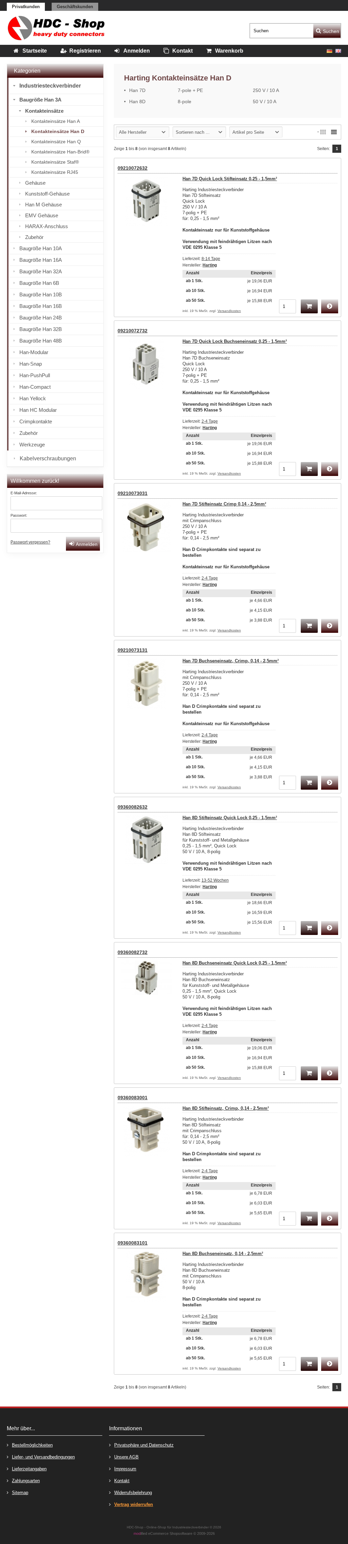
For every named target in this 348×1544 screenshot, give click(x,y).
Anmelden (83, 543)
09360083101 (132, 1243)
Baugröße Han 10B (40, 294)
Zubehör (34, 237)
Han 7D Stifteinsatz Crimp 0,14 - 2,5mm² (224, 504)
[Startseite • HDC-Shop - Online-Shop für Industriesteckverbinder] (56, 27)
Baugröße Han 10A (40, 248)
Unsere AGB (126, 1456)
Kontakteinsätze (44, 111)
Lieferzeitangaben (29, 1468)
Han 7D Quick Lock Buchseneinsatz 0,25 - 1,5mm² (234, 341)
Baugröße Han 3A (40, 100)
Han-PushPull (34, 375)
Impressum (125, 1468)
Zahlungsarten (26, 1480)
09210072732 (132, 330)
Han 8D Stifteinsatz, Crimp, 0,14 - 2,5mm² (225, 1108)
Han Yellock (32, 398)
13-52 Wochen (215, 880)
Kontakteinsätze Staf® (55, 162)
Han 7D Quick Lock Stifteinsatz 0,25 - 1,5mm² (229, 178)
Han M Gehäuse (43, 204)
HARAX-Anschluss (46, 226)
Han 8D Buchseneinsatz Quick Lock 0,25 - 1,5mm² (234, 963)
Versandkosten (229, 311)
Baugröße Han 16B (40, 306)
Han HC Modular (38, 410)
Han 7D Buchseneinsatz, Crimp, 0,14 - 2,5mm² (230, 660)
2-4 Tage (210, 421)
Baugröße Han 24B (40, 317)
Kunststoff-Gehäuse (47, 194)
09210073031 (132, 493)
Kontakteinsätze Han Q (56, 141)
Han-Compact (35, 387)
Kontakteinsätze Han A (55, 121)
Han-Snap (30, 364)
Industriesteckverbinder (50, 86)
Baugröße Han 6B (39, 283)
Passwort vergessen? (30, 542)
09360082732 (132, 952)
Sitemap (20, 1492)
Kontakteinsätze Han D (57, 131)
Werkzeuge (32, 444)
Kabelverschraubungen (48, 458)
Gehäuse (35, 183)
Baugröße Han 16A (40, 260)
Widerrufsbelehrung (133, 1492)
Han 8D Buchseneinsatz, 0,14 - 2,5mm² (222, 1253)
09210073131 (132, 650)
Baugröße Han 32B (40, 329)
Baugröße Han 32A (40, 271)
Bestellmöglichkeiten (32, 1445)
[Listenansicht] (333, 132)
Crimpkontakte (35, 421)
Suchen (326, 30)
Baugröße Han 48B (40, 341)
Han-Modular (33, 352)
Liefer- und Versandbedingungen (43, 1456)
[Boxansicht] (322, 132)
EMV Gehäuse (41, 215)
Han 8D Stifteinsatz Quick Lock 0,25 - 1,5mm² (229, 817)
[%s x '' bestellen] (309, 306)
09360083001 (132, 1097)
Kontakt (121, 1480)
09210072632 (132, 168)
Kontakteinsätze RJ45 (54, 172)
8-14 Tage (211, 258)
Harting (210, 265)
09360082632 (132, 807)
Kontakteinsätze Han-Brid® (60, 151)
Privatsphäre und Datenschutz (144, 1445)
